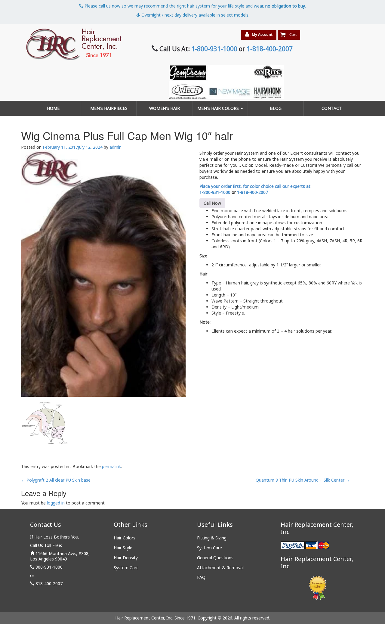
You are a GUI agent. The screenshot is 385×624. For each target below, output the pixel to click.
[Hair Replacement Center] (73, 44)
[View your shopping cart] (289, 35)
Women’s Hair (164, 108)
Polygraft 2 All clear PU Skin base (56, 480)
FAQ (201, 577)
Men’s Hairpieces (109, 108)
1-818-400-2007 (270, 49)
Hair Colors (124, 538)
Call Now (212, 203)
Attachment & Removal (220, 567)
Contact (332, 108)
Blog (276, 108)
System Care (126, 567)
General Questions (215, 557)
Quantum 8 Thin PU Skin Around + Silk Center (303, 480)
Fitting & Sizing (211, 538)
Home (53, 108)
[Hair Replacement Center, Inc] (103, 273)
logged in (56, 503)
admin (115, 147)
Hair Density (126, 557)
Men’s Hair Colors (218, 108)
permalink (111, 466)
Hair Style (123, 548)
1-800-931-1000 (214, 49)
